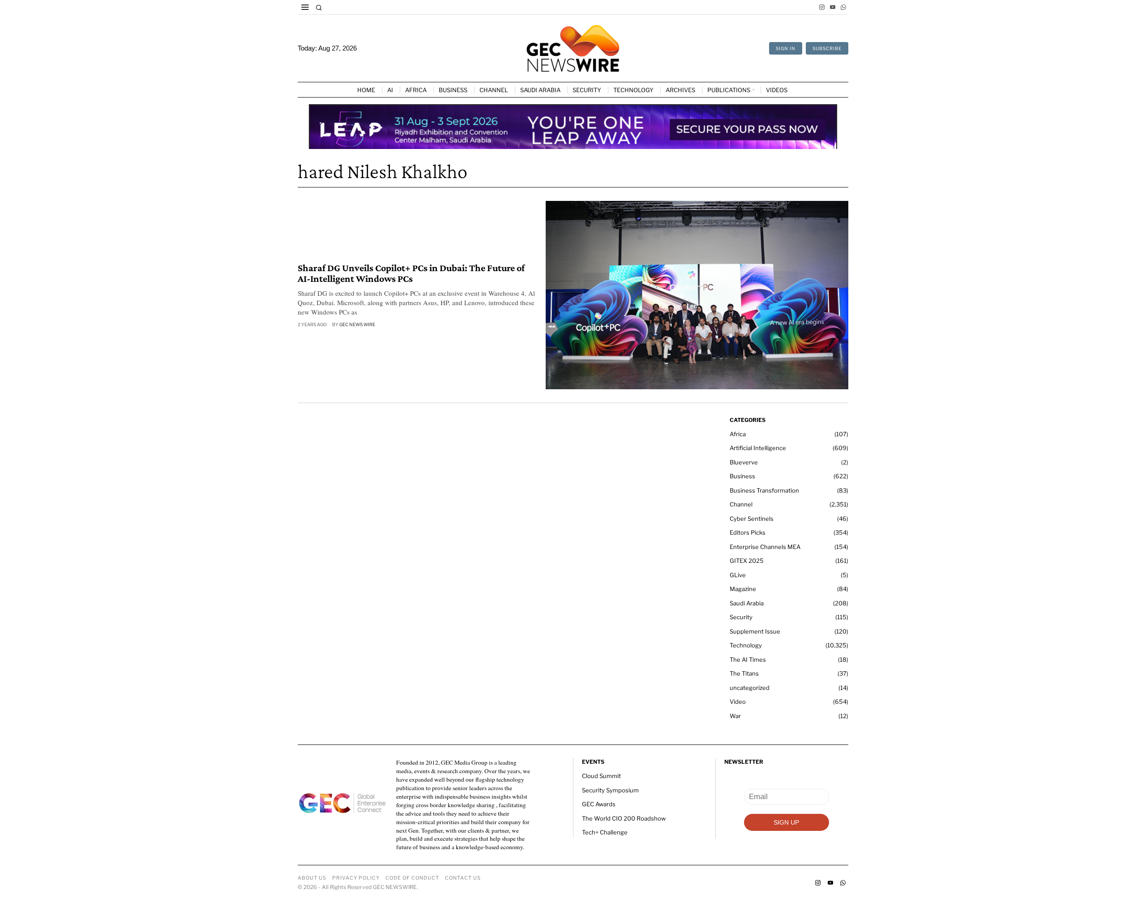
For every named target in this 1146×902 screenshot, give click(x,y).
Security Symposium (610, 790)
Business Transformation (764, 490)
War (735, 715)
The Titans (744, 673)
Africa (738, 434)
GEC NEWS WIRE (357, 324)
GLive (738, 575)
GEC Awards (599, 804)
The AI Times (748, 659)
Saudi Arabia (747, 603)
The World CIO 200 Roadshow (624, 818)
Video (738, 701)
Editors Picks (747, 532)
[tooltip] (822, 7)
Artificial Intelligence (758, 447)
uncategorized (750, 687)
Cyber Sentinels (752, 518)
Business (742, 476)
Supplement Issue (755, 631)
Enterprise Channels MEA (765, 546)
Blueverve (744, 462)
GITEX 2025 (747, 560)
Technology (746, 645)
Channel (741, 504)
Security (741, 617)
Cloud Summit (601, 775)
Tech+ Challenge (605, 832)
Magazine (743, 588)
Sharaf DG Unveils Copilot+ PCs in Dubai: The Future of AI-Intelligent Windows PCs (411, 273)
